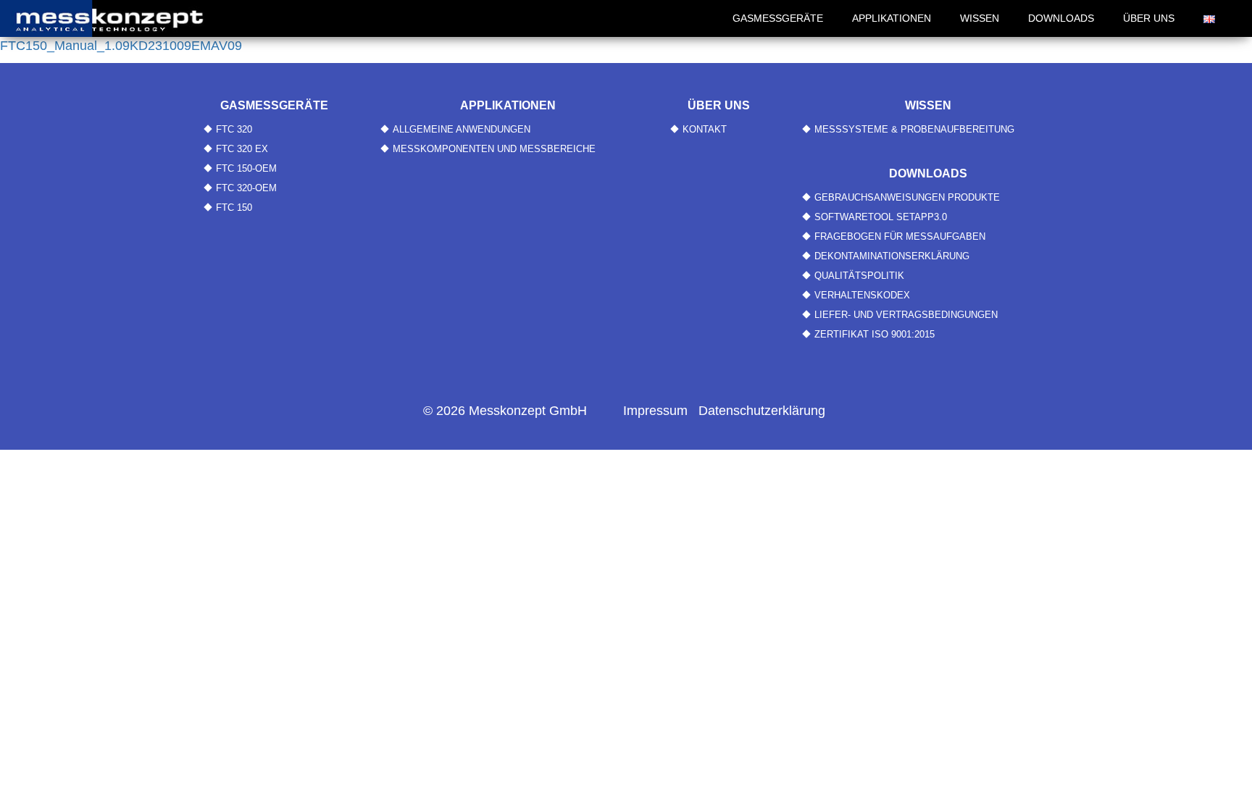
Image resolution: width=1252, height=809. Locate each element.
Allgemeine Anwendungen (461, 129)
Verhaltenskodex (862, 295)
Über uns (1148, 18)
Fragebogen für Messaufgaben (899, 236)
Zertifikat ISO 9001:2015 (874, 334)
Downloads (1061, 18)
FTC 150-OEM (246, 168)
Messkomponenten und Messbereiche (494, 148)
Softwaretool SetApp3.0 (880, 216)
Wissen (979, 18)
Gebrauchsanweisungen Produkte (907, 197)
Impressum (655, 410)
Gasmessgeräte (778, 18)
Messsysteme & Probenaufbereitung (914, 129)
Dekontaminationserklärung (891, 256)
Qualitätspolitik (859, 275)
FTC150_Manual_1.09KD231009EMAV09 (121, 45)
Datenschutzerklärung (761, 410)
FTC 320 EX (242, 148)
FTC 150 (234, 207)
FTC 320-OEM (246, 188)
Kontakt (705, 129)
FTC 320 (234, 129)
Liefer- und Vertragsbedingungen (906, 314)
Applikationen (891, 18)
